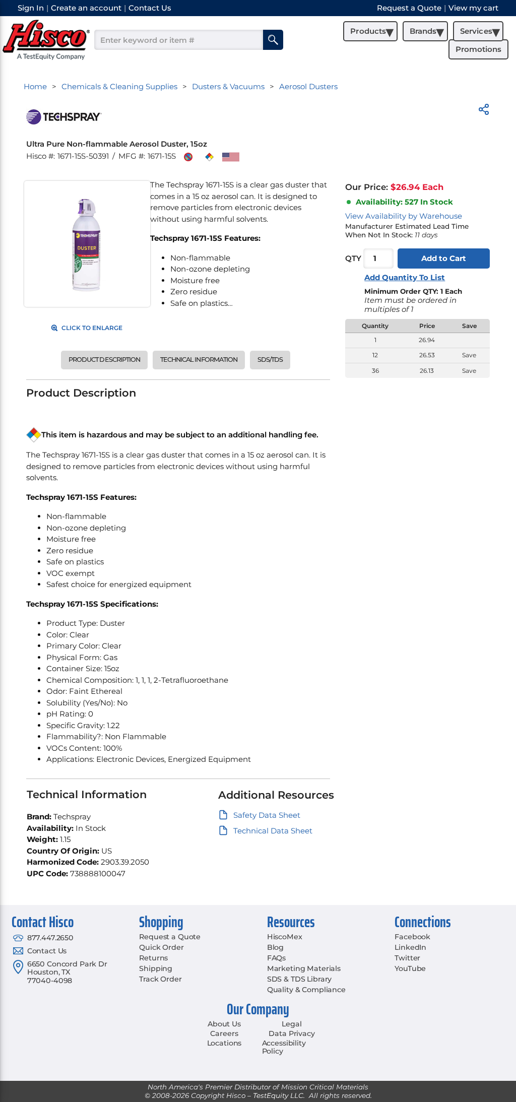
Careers (224, 1033)
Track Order (160, 979)
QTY (353, 258)
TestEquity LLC (278, 1095)
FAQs (276, 958)
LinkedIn (410, 947)
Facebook (412, 937)
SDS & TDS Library (299, 979)
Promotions (478, 49)
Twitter (407, 958)
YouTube (410, 968)
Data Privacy (291, 1033)
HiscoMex (284, 937)
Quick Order (161, 947)
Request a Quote (170, 937)
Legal (291, 1024)
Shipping (155, 968)
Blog (275, 947)
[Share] (484, 111)
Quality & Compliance (306, 990)
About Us (224, 1024)
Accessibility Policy (284, 1047)
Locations (224, 1043)
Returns (153, 958)
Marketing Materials (304, 968)
